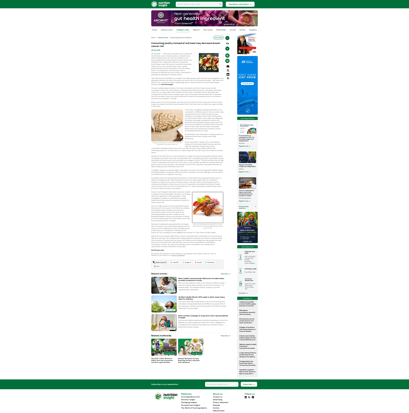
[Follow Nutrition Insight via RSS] (249, 398)
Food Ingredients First (190, 397)
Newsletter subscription (239, 4)
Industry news (167, 30)
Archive (216, 408)
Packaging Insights (189, 402)
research (180, 232)
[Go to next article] (227, 61)
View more (224, 274)
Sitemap (216, 405)
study (176, 214)
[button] (174, 262)
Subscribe (247, 384)
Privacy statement (220, 402)
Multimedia (221, 30)
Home (154, 30)
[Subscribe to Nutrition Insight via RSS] (227, 79)
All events (242, 293)
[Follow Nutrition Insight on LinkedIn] (245, 398)
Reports (196, 30)
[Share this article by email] (227, 67)
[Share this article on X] (227, 71)
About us (218, 394)
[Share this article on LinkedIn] (227, 75)
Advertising (217, 400)
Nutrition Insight (188, 400)
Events (242, 30)
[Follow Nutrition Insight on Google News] (253, 398)
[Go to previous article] (227, 55)
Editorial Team (219, 411)
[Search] (221, 4)
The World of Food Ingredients (194, 408)
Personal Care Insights (190, 405)
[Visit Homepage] (160, 8)
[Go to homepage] (165, 400)
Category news (183, 30)
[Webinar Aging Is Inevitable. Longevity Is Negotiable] (247, 242)
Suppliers (253, 30)
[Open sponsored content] (204, 26)
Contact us (217, 397)
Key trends (208, 30)
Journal (233, 30)
